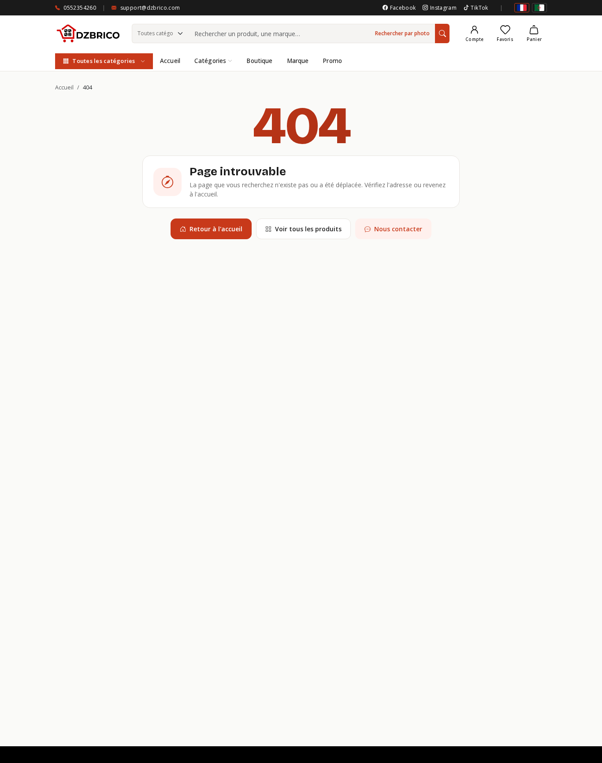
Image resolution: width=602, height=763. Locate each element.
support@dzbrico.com (150, 7)
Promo (332, 61)
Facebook (403, 7)
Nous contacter (398, 229)
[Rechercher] (442, 33)
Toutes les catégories (103, 61)
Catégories (210, 61)
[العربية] (539, 7)
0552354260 (79, 7)
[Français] (521, 7)
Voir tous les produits (308, 229)
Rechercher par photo (402, 33)
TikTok (479, 7)
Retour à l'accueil (216, 229)
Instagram (443, 7)
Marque (298, 61)
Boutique (259, 61)
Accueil (170, 61)
